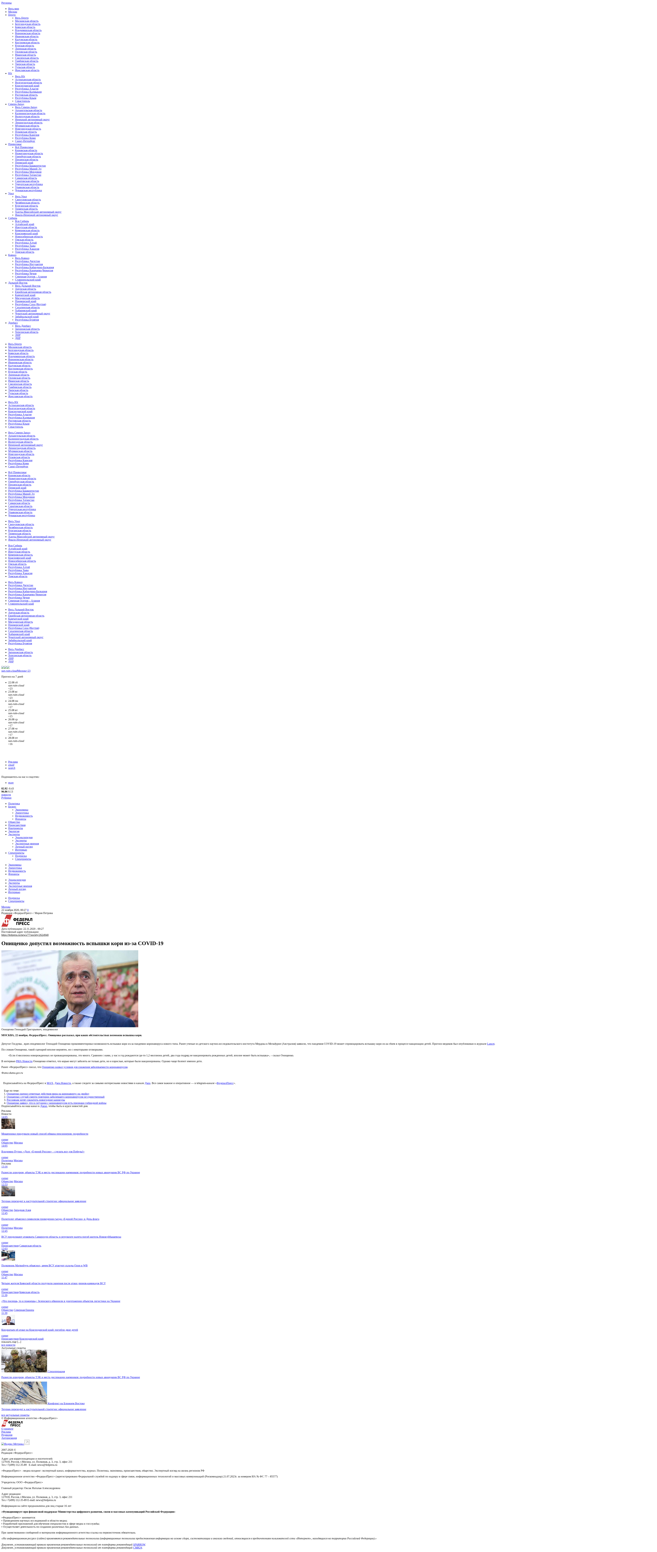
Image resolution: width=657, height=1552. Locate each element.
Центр (12, 14)
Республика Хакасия (27, 248)
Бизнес (12, 806)
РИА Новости (24, 1061)
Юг (10, 73)
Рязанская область (25, 54)
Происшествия (16, 825)
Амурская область (25, 288)
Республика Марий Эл (28, 168)
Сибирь (12, 218)
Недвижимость (24, 815)
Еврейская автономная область (33, 292)
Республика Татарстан (28, 174)
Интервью (21, 849)
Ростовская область (26, 94)
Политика (14, 803)
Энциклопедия (24, 837)
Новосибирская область (29, 236)
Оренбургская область (28, 156)
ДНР (18, 338)
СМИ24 (137, 1547)
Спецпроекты (16, 852)
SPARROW (139, 1544)
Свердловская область (28, 199)
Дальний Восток (18, 282)
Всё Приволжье (24, 147)
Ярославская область (27, 70)
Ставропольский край (28, 279)
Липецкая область (25, 48)
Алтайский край (24, 224)
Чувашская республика (28, 190)
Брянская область (25, 27)
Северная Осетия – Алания (31, 276)
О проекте (7, 1428)
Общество (14, 822)
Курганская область (26, 205)
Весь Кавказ (22, 258)
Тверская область (25, 64)
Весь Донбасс (23, 325)
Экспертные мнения (27, 843)
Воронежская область (27, 33)
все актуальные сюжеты (15, 1415)
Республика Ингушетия (29, 264)
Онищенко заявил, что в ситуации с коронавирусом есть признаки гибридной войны (56, 1103)
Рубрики (6, 797)
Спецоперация (56, 1371)
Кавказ (12, 255)
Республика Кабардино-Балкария (34, 267)
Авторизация (9, 1438)
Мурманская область (27, 125)
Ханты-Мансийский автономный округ (38, 211)
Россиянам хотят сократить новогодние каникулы (36, 1099)
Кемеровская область (27, 230)
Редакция (6, 1434)
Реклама (13, 761)
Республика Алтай (26, 242)
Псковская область (26, 131)
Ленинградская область (28, 122)
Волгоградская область (28, 82)
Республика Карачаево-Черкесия (34, 270)
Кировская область (26, 150)
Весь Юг (20, 76)
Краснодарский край (27, 85)
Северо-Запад (16, 104)
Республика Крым (25, 97)
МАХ (50, 1083)
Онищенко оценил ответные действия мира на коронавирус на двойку (48, 1093)
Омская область (24, 239)
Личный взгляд (24, 846)
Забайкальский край (27, 316)
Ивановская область (26, 36)
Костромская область (27, 42)
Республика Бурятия (27, 319)
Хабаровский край (26, 310)
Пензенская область (26, 159)
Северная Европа (24, 1310)
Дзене (43, 1106)
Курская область (24, 45)
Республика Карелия (27, 134)
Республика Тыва (25, 245)
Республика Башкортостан (30, 165)
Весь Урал (21, 196)
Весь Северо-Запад (26, 107)
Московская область (26, 21)
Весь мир (13, 8)
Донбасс (13, 322)
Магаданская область (27, 298)
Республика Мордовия (28, 171)
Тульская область (25, 67)
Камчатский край (25, 295)
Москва (12, 11)
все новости (8, 1344)
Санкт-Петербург (25, 141)
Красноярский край (26, 233)
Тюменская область (26, 208)
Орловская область (26, 51)
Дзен (147, 1083)
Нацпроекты (15, 828)
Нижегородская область (29, 153)
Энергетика (22, 812)
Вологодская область (27, 116)
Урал (11, 193)
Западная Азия (22, 1210)
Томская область (24, 251)
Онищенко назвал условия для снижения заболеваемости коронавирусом (84, 1067)
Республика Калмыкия (28, 91)
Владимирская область (28, 30)
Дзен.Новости (63, 1083)
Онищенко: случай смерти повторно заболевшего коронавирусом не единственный (56, 1096)
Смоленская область (27, 57)
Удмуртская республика (29, 184)
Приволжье (15, 144)
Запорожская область (27, 328)
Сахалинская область (27, 307)
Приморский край (25, 301)
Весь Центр (22, 17)
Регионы (6, 2)
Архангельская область (28, 110)
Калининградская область (30, 113)
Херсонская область (26, 332)
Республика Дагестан (27, 261)
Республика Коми (25, 138)
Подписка (21, 855)
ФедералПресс (225, 1083)
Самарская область (26, 178)
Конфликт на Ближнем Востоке (66, 1403)
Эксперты (14, 834)
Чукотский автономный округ (32, 313)
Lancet (490, 1043)
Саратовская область (27, 181)
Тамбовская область (26, 61)
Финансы (20, 818)
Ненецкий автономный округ (32, 119)
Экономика (21, 809)
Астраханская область (28, 79)
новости (6, 794)
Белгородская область (27, 24)
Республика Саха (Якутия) (30, 304)
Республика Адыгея (26, 88)
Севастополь (22, 101)
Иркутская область (26, 227)
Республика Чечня (25, 273)
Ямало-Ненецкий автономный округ (36, 215)
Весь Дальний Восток (28, 285)
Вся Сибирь (22, 221)
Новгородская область (28, 128)
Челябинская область (27, 202)
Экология (13, 831)
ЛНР (18, 335)
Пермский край (24, 162)
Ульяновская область (27, 187)
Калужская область (26, 39)
